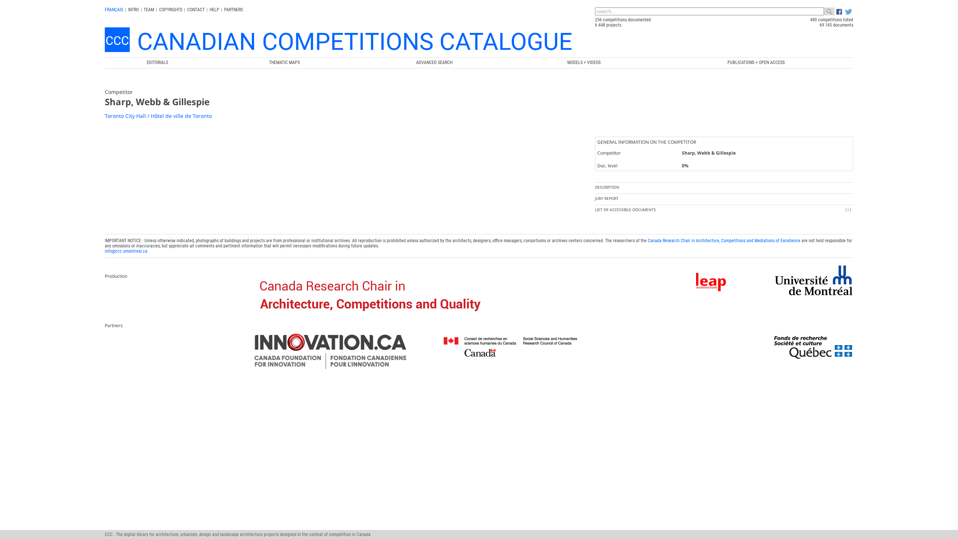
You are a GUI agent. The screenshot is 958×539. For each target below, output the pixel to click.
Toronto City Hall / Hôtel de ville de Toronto (158, 115)
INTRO (133, 9)
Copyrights (170, 9)
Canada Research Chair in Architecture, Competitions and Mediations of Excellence (724, 240)
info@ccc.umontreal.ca (126, 251)
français (114, 9)
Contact (196, 9)
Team (149, 9)
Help (214, 9)
